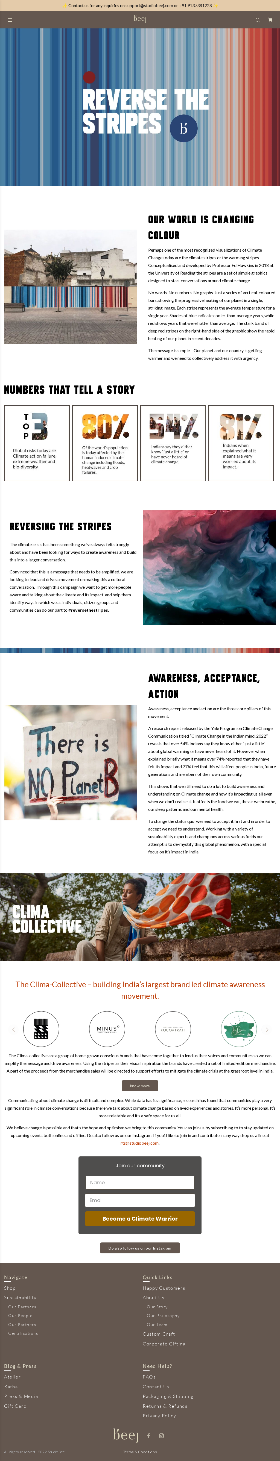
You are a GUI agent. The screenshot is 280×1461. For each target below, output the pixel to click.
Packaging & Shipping (168, 1396)
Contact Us (156, 1386)
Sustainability (20, 1297)
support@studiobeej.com (149, 5)
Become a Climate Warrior (140, 1219)
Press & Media (21, 1396)
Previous (13, 1029)
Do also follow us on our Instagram (140, 1248)
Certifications (23, 1333)
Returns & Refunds (165, 1406)
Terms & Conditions (140, 1452)
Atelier (12, 1377)
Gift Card (15, 1406)
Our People (20, 1315)
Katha (11, 1386)
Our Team (157, 1324)
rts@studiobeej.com (140, 1142)
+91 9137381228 (195, 5)
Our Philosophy (163, 1315)
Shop (10, 1288)
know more (140, 1085)
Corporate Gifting (164, 1344)
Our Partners (22, 1306)
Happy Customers (164, 1288)
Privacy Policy (159, 1415)
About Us (154, 1297)
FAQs (149, 1377)
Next (266, 1029)
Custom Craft (159, 1334)
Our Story (157, 1306)
